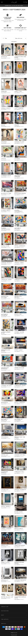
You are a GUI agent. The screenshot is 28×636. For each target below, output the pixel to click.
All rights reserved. (14, 634)
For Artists (4, 619)
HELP (2, 615)
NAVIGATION (5, 610)
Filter (6, 38)
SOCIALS (3, 623)
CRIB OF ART (4, 606)
